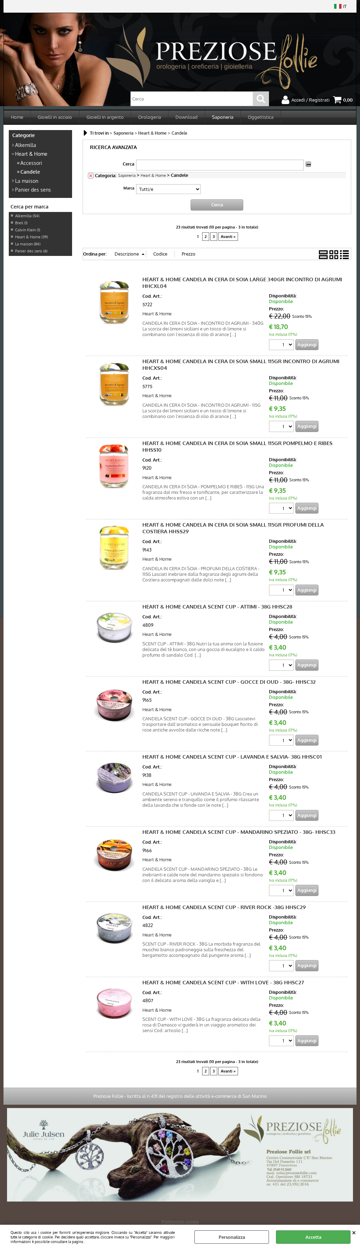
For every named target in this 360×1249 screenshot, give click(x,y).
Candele (30, 171)
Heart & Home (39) (31, 236)
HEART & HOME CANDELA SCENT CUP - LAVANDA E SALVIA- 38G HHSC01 (232, 756)
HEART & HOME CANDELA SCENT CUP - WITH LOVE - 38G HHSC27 (223, 982)
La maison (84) (27, 244)
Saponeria (222, 117)
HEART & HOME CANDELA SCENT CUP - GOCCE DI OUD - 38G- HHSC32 (229, 681)
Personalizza (232, 1237)
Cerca (128, 164)
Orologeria (149, 117)
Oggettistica (261, 117)
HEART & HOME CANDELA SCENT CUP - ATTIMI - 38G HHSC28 (217, 606)
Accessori (31, 163)
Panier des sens (33, 189)
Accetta (313, 1237)
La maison (26, 181)
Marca (128, 188)
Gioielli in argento (105, 117)
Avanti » (228, 236)
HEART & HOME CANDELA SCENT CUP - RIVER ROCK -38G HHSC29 (224, 907)
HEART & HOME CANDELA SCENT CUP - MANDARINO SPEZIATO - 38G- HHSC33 (238, 832)
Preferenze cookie (180, 1221)
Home (17, 117)
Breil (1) (21, 222)
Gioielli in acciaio (55, 117)
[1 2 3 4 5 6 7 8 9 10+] (282, 345)
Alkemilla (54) (27, 215)
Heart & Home (31, 153)
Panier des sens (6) (31, 251)
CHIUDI (353, 1231)
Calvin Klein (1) (27, 229)
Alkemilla (25, 145)
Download (186, 117)
